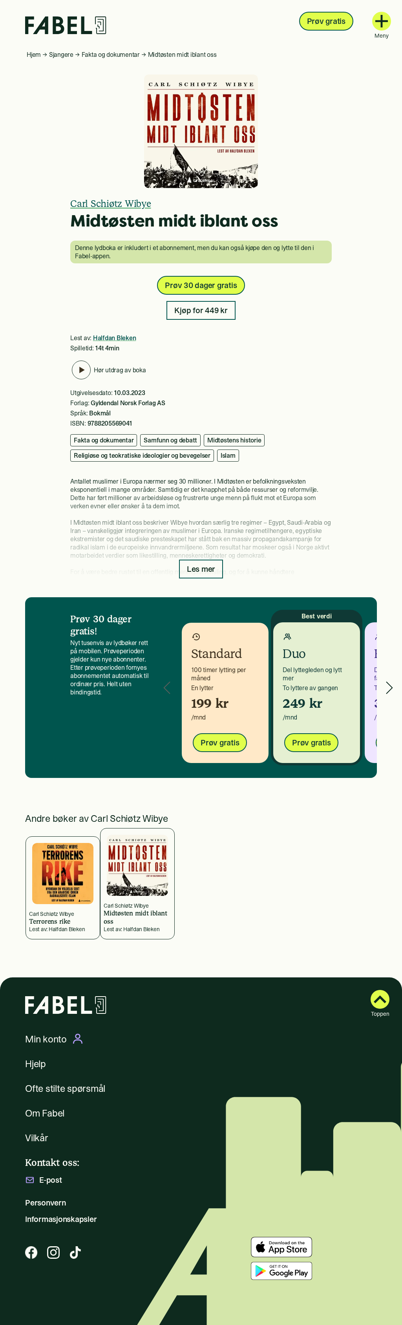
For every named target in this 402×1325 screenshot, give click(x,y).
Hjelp (35, 1064)
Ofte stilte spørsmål (65, 1088)
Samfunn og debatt (170, 440)
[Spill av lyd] (81, 370)
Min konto (46, 1039)
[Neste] (389, 687)
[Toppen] (380, 999)
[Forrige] (167, 687)
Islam (228, 455)
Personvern (45, 1203)
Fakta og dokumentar (111, 54)
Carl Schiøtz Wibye (110, 203)
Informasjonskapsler (61, 1219)
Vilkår (36, 1138)
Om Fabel (44, 1113)
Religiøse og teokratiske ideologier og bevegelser (142, 455)
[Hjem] (65, 25)
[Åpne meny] (381, 21)
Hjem (34, 54)
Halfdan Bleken (114, 338)
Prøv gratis (326, 21)
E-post (50, 1180)
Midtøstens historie (234, 440)
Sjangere (61, 54)
